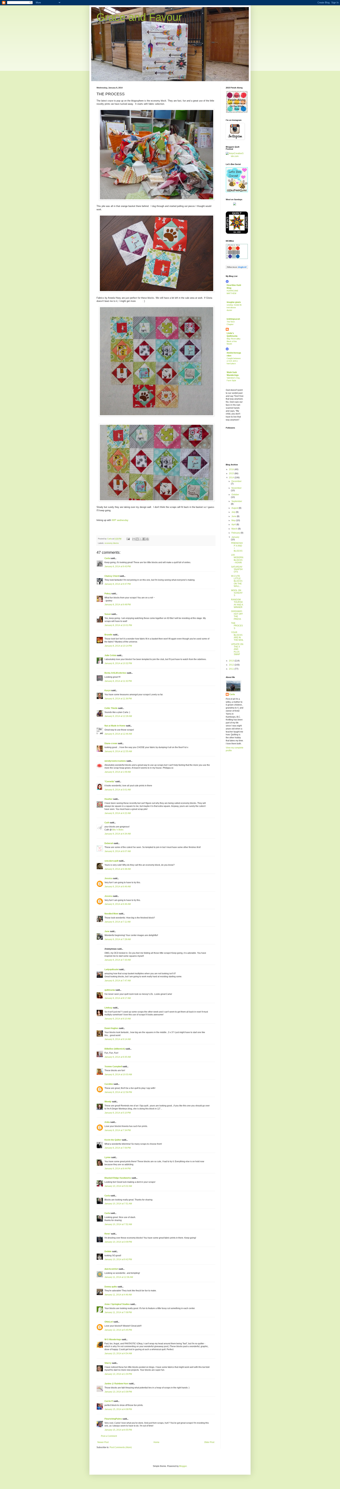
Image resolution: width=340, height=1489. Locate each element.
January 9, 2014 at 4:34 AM (117, 834)
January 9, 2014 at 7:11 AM (117, 922)
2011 (231, 669)
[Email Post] (128, 539)
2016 (231, 469)
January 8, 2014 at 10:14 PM (118, 646)
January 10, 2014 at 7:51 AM (118, 1203)
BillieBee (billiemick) (114, 1049)
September (236, 501)
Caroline (108, 1084)
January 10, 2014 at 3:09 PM (118, 1242)
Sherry (107, 1363)
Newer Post (103, 1442)
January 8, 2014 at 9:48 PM (117, 604)
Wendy (107, 1101)
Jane (106, 931)
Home (156, 1442)
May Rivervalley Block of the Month (233, 341)
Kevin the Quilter (112, 1140)
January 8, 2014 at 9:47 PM (117, 584)
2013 (231, 660)
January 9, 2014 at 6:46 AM (117, 886)
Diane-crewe (110, 743)
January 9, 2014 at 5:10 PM (117, 1113)
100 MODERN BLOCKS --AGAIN (237, 559)
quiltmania (109, 990)
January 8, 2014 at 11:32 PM (118, 681)
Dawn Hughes (111, 1028)
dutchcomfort (111, 1269)
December (236, 481)
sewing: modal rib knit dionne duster (234, 307)
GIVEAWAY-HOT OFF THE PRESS (237, 615)
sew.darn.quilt (111, 861)
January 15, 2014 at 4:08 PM (118, 1409)
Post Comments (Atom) (121, 1447)
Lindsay (108, 1007)
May (233, 520)
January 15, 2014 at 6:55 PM (118, 1430)
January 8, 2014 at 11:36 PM (118, 698)
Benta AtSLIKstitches (115, 673)
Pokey (107, 593)
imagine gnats (234, 302)
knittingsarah (233, 319)
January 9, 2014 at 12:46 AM (118, 734)
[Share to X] (140, 539)
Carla (107, 558)
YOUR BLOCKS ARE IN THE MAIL (237, 636)
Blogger (183, 1466)
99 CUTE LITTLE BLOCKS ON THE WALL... (236, 581)
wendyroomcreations (115, 761)
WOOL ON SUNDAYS (237, 593)
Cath (106, 822)
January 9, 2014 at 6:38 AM (117, 869)
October (235, 494)
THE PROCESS (237, 626)
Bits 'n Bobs (117, 829)
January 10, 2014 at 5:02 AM (118, 1186)
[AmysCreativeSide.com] (234, 156)
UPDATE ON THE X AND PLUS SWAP (237, 649)
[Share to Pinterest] (147, 539)
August (235, 508)
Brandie (108, 634)
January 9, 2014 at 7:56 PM (117, 1148)
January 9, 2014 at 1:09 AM (117, 772)
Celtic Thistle (111, 708)
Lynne (107, 1157)
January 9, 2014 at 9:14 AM (117, 1039)
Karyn (107, 690)
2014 (231, 477)
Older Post (209, 1442)
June (234, 516)
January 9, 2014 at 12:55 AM (118, 751)
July (233, 512)
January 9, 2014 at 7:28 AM (117, 939)
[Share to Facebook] (144, 539)
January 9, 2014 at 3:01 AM (117, 789)
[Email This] (134, 539)
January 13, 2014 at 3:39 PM (118, 1392)
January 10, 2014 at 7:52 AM (118, 1224)
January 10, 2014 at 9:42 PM (118, 1259)
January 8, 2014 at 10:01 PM (118, 625)
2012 (231, 665)
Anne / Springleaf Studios (117, 1304)
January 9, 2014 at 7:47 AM (117, 980)
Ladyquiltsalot (111, 969)
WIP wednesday (120, 520)
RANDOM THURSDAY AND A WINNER (237, 603)
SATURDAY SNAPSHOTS (237, 569)
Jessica (108, 878)
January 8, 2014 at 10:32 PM (118, 663)
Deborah (108, 843)
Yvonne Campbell (113, 1066)
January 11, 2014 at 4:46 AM (118, 1294)
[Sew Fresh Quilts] (237, 191)
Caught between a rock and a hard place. (234, 361)
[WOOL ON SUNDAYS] (234, 204)
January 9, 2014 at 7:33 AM (117, 960)
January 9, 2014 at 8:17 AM (117, 998)
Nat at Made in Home (114, 725)
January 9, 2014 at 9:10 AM (117, 1018)
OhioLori (108, 1322)
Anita (107, 1122)
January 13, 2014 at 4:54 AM (118, 1353)
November (236, 488)
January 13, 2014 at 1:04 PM (118, 1374)
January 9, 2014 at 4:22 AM (117, 813)
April (233, 524)
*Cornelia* (109, 781)
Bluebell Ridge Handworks (117, 1178)
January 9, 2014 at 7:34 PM (117, 1130)
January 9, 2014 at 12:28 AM (118, 716)
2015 (231, 473)
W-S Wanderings (112, 1339)
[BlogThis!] (137, 539)
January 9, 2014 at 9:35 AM (117, 1057)
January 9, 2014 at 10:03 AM (118, 1074)
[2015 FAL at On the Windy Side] (237, 112)
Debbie (108, 1251)
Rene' (107, 1234)
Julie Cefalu (110, 655)
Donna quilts (110, 1286)
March (234, 529)
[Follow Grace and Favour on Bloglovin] (237, 268)
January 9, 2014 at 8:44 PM (117, 1168)
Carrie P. (108, 1401)
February (236, 533)
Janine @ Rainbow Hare (116, 1383)
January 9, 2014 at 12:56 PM (118, 1092)
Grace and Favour (139, 17)
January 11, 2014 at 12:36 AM (118, 1277)
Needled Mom (111, 913)
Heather (108, 799)
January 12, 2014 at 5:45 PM (118, 1330)
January (235, 537)
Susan (107, 614)
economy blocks (112, 543)
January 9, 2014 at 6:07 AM (117, 851)
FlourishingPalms (113, 1419)
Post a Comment (109, 1436)
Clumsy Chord (111, 576)
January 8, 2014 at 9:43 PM (117, 566)
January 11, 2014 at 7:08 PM (118, 1312)
